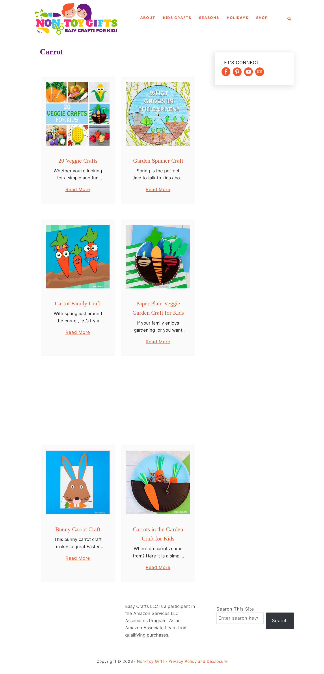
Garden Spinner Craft (158, 161)
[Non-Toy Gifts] (78, 18)
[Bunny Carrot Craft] (78, 482)
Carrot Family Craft (78, 303)
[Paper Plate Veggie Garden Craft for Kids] (158, 256)
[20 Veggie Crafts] (78, 114)
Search (280, 620)
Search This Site (235, 609)
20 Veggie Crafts (77, 161)
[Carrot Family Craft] (78, 256)
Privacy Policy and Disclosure (197, 661)
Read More (77, 190)
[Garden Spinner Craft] (158, 114)
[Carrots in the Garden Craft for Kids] (158, 482)
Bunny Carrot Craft (77, 529)
